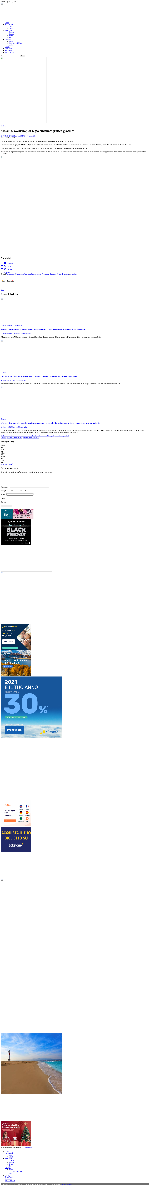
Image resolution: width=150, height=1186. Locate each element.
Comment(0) (31, 136)
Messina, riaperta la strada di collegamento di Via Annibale (20, 438)
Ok (62, 1184)
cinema (38, 274)
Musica (11, 34)
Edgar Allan (23, 427)
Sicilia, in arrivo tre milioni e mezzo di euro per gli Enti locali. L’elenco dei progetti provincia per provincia (35, 436)
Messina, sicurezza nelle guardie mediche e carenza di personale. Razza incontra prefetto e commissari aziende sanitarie (50, 423)
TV (10, 37)
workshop (73, 274)
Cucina (7, 47)
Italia (10, 26)
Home (7, 23)
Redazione (8, 50)
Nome (3, 494)
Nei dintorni (9, 24)
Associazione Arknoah (13, 274)
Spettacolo (8, 30)
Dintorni (3, 126)
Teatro (11, 36)
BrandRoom (9, 48)
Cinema (11, 32)
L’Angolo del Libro (15, 43)
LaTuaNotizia (17, 325)
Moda (11, 41)
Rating (3, 491)
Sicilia (11, 28)
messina (66, 274)
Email (3, 498)
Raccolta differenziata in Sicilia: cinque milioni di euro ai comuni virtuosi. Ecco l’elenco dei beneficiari (43, 329)
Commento (5, 487)
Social (11, 45)
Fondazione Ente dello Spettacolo (52, 274)
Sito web (4, 502)
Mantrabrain (28, 1148)
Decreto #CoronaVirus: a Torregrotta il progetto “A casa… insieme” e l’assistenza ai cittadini (39, 376)
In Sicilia (9, 325)
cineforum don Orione (28, 274)
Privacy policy (69, 1184)
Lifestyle (8, 39)
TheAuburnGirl (10, 52)
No (64, 1184)
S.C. (25, 136)
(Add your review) (7, 464)
